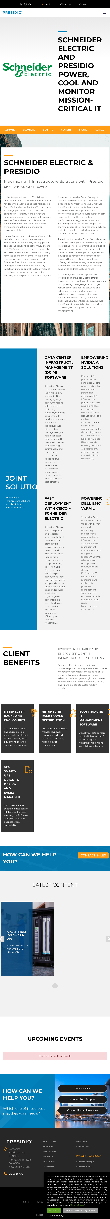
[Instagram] (25, 4)
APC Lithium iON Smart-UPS (16, 935)
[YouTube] (30, 4)
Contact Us (84, 4)
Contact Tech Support (82, 1099)
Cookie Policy (77, 1205)
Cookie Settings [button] (56, 1215)
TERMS (25, 1202)
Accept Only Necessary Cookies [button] (80, 1210)
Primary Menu (104, 13)
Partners (49, 1161)
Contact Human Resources (82, 1110)
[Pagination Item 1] (55, 986)
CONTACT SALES (93, 855)
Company (48, 1166)
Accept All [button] (54, 1210)
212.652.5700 (16, 1173)
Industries (49, 1151)
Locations (48, 4)
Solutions (49, 1141)
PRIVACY (39, 1202)
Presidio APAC (84, 1166)
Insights (48, 1156)
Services (48, 1146)
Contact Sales (82, 1088)
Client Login (66, 4)
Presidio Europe (85, 1161)
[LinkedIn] (21, 4)
